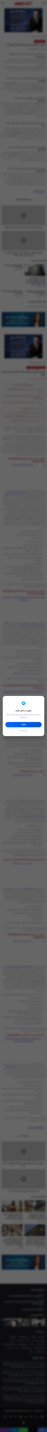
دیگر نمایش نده (23, 731)
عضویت (23, 724)
